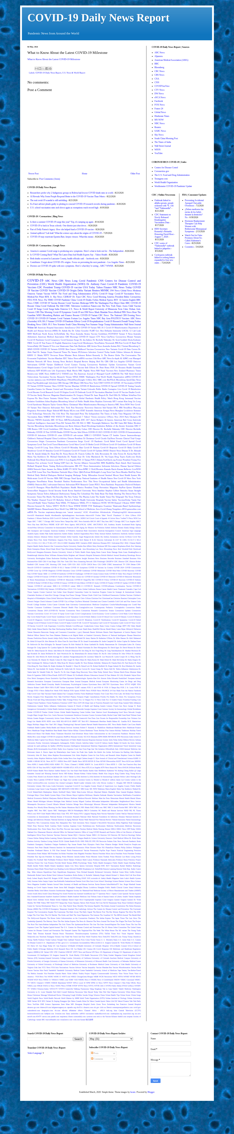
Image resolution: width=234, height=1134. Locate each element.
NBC (105, 807)
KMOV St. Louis (91, 764)
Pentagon (40, 487)
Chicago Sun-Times (66, 595)
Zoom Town (101, 1004)
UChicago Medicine (46, 949)
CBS (106, 361)
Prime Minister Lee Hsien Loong (122, 857)
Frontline (126, 700)
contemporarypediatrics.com (122, 1007)
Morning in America (106, 404)
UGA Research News (62, 949)
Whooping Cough (68, 995)
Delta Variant (84, 290)
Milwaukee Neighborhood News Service (125, 801)
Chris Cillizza (85, 598)
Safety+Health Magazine (110, 878)
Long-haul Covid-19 (72, 786)
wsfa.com (76, 1020)
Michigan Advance (46, 801)
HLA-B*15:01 (66, 721)
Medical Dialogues (49, 475)
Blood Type (60, 549)
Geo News (123, 706)
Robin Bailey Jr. (79, 875)
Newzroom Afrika (113, 823)
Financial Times (60, 352)
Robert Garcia (41, 875)
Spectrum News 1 (105, 894)
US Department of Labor (129, 952)
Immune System (102, 740)
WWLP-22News (128, 986)
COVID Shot (63, 349)
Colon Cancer (52, 605)
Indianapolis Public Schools (71, 743)
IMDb (105, 737)
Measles (124, 472)
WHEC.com (63, 980)
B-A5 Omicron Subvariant (102, 540)
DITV (124, 626)
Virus (120, 973)
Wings (90, 995)
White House (131, 992)
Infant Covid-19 (95, 743)
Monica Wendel (135, 804)
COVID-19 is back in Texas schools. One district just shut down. (58, 225)
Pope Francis (111, 850)
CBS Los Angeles (117, 361)
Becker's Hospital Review (77, 361)
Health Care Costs (128, 724)
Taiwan (40, 494)
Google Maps (32, 715)
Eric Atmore (101, 678)
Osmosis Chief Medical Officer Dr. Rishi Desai (123, 838)
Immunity (117, 331)
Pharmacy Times (133, 371)
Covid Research (46, 392)
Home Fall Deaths (43, 734)
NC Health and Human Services (110, 811)
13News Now (112, 417)
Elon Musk (40, 460)
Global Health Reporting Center (72, 712)
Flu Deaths (111, 697)
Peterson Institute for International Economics (67, 848)
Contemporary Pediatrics (103, 607)
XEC (65, 358)
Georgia (68, 709)
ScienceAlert (32, 490)
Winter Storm (125, 995)
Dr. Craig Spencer (40, 648)
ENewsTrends (52, 675)
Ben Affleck (87, 546)
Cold (117, 601)
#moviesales (80, 515)
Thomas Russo (58, 934)
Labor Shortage (131, 777)
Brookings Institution (96, 426)
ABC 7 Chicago (44, 521)
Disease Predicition (34, 638)
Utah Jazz (37, 967)
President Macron (91, 854)
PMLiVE (88, 841)
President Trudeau (134, 854)
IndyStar (85, 743)
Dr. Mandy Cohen (53, 660)
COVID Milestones (98, 571)
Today (128, 287)
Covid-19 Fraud (61, 367)
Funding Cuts (135, 700)
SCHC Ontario (63, 878)
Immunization (95, 466)
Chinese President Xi (76, 438)
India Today (113, 740)
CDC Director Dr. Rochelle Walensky (104, 429)
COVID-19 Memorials (65, 580)
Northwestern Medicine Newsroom (127, 826)
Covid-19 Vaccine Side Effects (82, 367)
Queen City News (72, 866)
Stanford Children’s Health (62, 897)
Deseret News (115, 451)
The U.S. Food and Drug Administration (172, 175)
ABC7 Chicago (114, 521)
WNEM (77, 506)
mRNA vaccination (87, 1014)
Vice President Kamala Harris (55, 973)
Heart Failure (68, 731)
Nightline (124, 823)
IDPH (100, 737)
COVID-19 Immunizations (129, 432)
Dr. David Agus (113, 648)
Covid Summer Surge (70, 340)
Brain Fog (31, 383)
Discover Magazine (51, 395)
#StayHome (62, 380)
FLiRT (92, 331)
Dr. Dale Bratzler (68, 648)
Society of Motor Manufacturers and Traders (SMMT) (121, 891)
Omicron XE (115, 835)
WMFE (47, 983)
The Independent (92, 414)
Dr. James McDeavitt (46, 654)
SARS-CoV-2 (55, 374)
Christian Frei (96, 598)
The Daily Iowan (72, 912)
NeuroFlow (31, 823)
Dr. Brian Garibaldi (89, 644)
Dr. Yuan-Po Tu (57, 672)
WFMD (126, 977)
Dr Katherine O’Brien (104, 638)
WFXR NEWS (135, 977)
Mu (139, 475)
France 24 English (54, 343)
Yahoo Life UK (111, 1001)
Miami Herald (32, 801)
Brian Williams (50, 555)
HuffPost (67, 737)
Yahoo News (73, 358)
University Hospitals (95, 500)
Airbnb (107, 528)
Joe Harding (124, 752)
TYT (57, 903)
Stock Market (50, 900)
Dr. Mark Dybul (103, 660)
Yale (131, 1001)
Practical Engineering (125, 850)
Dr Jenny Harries (89, 638)
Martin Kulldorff (59, 792)
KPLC (48, 767)
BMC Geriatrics (82, 543)
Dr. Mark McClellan (117, 660)
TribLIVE (106, 937)
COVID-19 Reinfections (90, 386)
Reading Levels (63, 869)
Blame (42, 549)
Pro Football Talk (40, 860)
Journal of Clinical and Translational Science (116, 758)
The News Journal (99, 921)
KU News (118, 767)
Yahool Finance (123, 1001)
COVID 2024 (119, 568)
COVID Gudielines (83, 571)
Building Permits (66, 558)
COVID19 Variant (100, 435)
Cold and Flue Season (127, 601)
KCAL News (45, 761)
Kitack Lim (42, 777)
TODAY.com (67, 374)
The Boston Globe (112, 355)
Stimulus (123, 490)
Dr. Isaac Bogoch (98, 395)
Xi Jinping (55, 1001)
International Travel (121, 746)
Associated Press (53, 423)
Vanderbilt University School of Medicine (101, 970)
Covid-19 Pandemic (117, 284)
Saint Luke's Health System (130, 878)
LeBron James (115, 780)
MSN (29, 334)
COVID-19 (35, 280)
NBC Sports (47, 811)
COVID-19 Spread (109, 386)
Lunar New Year (44, 472)
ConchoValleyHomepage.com (120, 605)
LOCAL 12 (127, 331)
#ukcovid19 (90, 515)
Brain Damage (112, 552)
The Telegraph (118, 497)
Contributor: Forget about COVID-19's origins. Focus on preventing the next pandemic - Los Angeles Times (77, 262)
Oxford (55, 841)
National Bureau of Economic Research (65, 817)
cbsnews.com (88, 1007)
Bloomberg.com (61, 426)
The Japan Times (118, 918)
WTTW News (83, 986)
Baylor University (70, 546)
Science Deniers (118, 881)
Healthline (49, 731)
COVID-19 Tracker (106, 583)
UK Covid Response (101, 949)
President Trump (52, 287)
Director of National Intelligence (114, 635)
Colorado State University (68, 605)
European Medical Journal (91, 681)
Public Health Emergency (102, 863)
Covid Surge (48, 309)
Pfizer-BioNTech (53, 487)
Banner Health (135, 543)
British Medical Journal (110, 555)
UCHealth (71, 946)
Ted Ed (105, 903)
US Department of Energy (109, 952)
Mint (81, 404)
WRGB (39, 986)
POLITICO (116, 318)
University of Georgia (41, 961)
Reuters (96, 290)
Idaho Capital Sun (41, 740)
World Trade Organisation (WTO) (92, 998)
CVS (74, 589)
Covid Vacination (71, 617)
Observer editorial (52, 832)
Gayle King (118, 703)
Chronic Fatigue (33, 601)
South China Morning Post (78, 324)
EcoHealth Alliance (83, 675)
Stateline (101, 490)
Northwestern (76, 481)
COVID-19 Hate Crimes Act (73, 577)
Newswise (79, 408)
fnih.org (109, 1010)
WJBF (71, 980)
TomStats (42, 937)
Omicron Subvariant (66, 484)
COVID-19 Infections (36, 435)
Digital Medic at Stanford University (87, 635)
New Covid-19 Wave (122, 478)
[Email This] (36, 68)
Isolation (101, 749)
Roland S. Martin (118, 875)
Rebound (72, 869)
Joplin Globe (58, 758)
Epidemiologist (80, 678)
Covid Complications (83, 614)
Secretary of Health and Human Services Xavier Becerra (85, 884)
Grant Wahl (117, 715)
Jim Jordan (107, 752)
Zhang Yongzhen (113, 509)
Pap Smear (72, 844)
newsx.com (46, 1017)
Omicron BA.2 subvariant (46, 484)
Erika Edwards (112, 678)
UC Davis (31, 946)
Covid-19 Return (40, 623)
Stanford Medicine (80, 897)
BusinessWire (32, 561)
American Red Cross (123, 420)
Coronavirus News (73, 611)
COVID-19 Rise (47, 583)
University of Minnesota (75, 961)
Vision (44, 503)
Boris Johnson (75, 426)
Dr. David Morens (126, 648)
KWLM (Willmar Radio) (131, 767)
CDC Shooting (51, 564)
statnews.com (40, 380)
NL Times (137, 811)
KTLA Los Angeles (93, 767)
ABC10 (93, 521)
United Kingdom (128, 955)
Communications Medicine (89, 605)
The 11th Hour (58, 414)
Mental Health (124, 798)
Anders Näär (43, 534)
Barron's (47, 546)
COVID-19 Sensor (60, 583)
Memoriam (114, 798)
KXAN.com (46, 371)
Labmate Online (119, 777)
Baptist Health (32, 546)
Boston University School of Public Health (69, 552)
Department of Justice (122, 632)
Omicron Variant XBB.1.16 (89, 835)
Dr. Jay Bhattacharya (76, 654)
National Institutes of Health (94, 478)
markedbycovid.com (102, 1014)
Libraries (88, 783)
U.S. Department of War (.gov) (53, 943)
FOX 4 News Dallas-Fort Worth (46, 691)
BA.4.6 (61, 543)
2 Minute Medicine (42, 518)
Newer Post (33, 173)
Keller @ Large (135, 771)
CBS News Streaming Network (80, 561)
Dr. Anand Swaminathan (90, 641)
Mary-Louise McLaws (85, 792)
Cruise (107, 626)
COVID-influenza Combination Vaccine (116, 586)
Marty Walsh (71, 792)
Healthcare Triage (38, 731)
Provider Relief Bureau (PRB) (66, 863)
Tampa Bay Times (66, 903)
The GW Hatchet (51, 915)
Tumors (77, 940)
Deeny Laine (115, 629)
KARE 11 (137, 758)
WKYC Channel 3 (37, 983)
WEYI (115, 977)
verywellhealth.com (52, 1020)
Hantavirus (66, 343)
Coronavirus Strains (106, 611)
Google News (43, 715)
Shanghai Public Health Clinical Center (113, 887)
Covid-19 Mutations (84, 620)
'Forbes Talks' (100, 515)
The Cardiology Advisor (84, 909)
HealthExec (101, 728)
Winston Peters (99, 995)
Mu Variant (62, 807)
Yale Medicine (80, 346)
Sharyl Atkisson (135, 887)
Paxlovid (129, 484)
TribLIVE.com (116, 937)
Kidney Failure (86, 774)
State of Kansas (103, 897)
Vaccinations (63, 967)
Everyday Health (53, 684)
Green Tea (75, 718)
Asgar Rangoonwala (86, 537)
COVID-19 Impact (87, 337)
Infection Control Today (99, 352)
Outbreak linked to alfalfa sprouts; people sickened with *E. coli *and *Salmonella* (163, 204)
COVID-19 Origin (67, 290)
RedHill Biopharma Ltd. (86, 869)
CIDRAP (67, 297)
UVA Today (103, 955)
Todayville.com (33, 937)
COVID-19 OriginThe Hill (84, 580)
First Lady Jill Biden (122, 694)
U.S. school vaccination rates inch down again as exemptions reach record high (64, 207)
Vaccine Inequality (88, 967)
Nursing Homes (104, 829)
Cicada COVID (58, 601)
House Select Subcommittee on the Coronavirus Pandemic (106, 734)
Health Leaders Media (43, 728)
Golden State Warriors (93, 712)
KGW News (78, 469)
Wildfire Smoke (82, 995)
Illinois (51, 740)
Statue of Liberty (115, 897)
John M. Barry (41, 755)
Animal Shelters (105, 534)
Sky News (58, 297)
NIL (130, 811)
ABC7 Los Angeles (128, 521)
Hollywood (31, 734)
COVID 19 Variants (48, 349)
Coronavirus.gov (161, 171)
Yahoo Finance (104, 287)
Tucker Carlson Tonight (54, 940)
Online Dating (38, 838)
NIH (98, 371)
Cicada (103, 438)
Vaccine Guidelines (99, 334)
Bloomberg (133, 346)
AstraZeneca (70, 327)
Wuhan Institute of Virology (116, 998)
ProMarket (51, 860)
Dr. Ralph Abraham (55, 666)
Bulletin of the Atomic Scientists (119, 426)
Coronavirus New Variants (106, 349)
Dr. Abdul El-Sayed (34, 641)
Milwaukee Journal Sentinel (100, 475)
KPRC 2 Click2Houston (93, 469)
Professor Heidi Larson (83, 860)
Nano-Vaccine (102, 814)
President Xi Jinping (53, 857)
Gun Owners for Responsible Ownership (111, 718)
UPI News (95, 952)
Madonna (101, 789)
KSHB (66, 767)
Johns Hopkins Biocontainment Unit (61, 755)
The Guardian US (106, 915)
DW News (115, 290)
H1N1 (44, 721)
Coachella (110, 601)
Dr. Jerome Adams (91, 654)
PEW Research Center (85, 484)
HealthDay (110, 463)
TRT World (50, 903)
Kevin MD (63, 774)
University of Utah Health (120, 964)
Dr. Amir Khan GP (73, 641)
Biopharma (122, 546)
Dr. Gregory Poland (81, 395)
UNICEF (69, 952)
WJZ (76, 980)
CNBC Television (72, 306)
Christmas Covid (93, 438)
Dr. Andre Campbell (106, 641)
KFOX (85, 761)
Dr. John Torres (116, 454)
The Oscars (111, 921)
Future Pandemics (53, 703)
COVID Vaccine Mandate (68, 386)
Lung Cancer (40, 789)
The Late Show (131, 918)
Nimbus (66, 481)
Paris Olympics (89, 844)
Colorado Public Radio (97, 389)
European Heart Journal (71, 681)
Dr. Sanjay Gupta (44, 352)
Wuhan (132, 309)
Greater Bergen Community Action (46, 718)
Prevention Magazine (108, 487)
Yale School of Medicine (84, 509)
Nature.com (96, 306)
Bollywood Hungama (35, 552)
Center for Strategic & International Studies (124, 592)
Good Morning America (103, 297)
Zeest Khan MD (67, 1004)
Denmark (86, 632)
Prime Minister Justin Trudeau (97, 857)
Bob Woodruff (123, 549)
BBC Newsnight (94, 423)
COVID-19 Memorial (108, 577)
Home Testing (49, 466)
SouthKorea (88, 894)
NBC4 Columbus (90, 811)
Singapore (43, 490)
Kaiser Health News (40, 771)
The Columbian (83, 494)
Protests (51, 863)
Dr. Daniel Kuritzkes (82, 648)
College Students (39, 605)
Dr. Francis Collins (83, 454)
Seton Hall (63, 887)
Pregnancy (31, 410)
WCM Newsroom (105, 977)
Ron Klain (137, 875)
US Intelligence (43, 955)
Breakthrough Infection (35, 555)
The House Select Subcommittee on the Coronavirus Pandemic (71, 918)
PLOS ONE (79, 841)
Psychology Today (85, 863)
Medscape (84, 303)
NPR (91, 303)
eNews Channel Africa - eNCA (91, 1010)
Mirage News (78, 804)
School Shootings (105, 881)
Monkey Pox (32, 807)
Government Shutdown (72, 715)
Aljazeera (158, 56)
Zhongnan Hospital (82, 1004)
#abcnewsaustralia (134, 512)
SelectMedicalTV (112, 884)
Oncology (131, 835)
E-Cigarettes (36, 675)
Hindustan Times (91, 731)
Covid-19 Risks (125, 447)
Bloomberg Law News (94, 549)
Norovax (41, 826)
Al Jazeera (108, 420)
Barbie (41, 546)
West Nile (102, 992)
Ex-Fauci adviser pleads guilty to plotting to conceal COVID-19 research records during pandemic (72, 204)
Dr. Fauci (76, 297)
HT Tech (81, 721)
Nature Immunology (133, 820)
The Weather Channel (36, 500)
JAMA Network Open (36, 469)
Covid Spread (128, 441)
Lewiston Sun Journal (56, 783)
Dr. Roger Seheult (112, 666)
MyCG (77, 807)
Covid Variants (63, 318)
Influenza (31, 371)
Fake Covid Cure (33, 694)
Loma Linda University (55, 786)
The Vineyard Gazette (69, 930)
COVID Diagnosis (49, 571)
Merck (75, 371)
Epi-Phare (63, 678)
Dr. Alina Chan (60, 641)
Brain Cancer (101, 552)
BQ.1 (122, 543)
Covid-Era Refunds (64, 626)
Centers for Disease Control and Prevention (54, 389)
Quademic (60, 866)
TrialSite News (96, 937)
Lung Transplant (51, 789)
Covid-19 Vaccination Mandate (99, 392)
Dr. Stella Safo (67, 669)
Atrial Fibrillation (49, 540)
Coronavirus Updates (123, 611)
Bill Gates (119, 423)
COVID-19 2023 (95, 432)
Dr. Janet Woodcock (61, 654)
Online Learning (50, 838)
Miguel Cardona (85, 801)
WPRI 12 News (97, 983)
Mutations (71, 807)
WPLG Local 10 (79, 983)
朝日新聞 (89, 1020)
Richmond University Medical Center (109, 872)
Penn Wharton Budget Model (112, 844)
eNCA (124, 509)
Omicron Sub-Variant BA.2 (106, 408)
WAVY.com (66, 977)
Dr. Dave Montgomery (99, 648)
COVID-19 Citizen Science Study (96, 574)
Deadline (69, 629)
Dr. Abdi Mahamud (134, 638)
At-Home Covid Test (133, 537)
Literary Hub (40, 786)
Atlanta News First (34, 540)
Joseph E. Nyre (93, 758)
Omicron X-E (105, 835)
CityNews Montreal (82, 601)
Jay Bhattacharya (60, 752)
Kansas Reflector (124, 469)
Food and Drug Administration (44, 700)
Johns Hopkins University (101, 401)
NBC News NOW (122, 404)
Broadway (123, 555)
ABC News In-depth (110, 358)
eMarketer (72, 1010)
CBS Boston (32, 429)
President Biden (122, 297)
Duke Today (97, 672)
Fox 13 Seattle (111, 700)
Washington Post (93, 377)
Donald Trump (127, 321)
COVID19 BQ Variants (45, 589)
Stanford (49, 897)
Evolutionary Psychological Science (74, 684)
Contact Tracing (78, 364)
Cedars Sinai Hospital (65, 592)
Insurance (67, 746)
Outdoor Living (46, 841)
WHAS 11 (47, 980)
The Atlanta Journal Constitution (113, 906)
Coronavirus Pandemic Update (101, 364)
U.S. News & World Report (73, 73)
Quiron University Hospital (90, 866)
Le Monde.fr (104, 780)
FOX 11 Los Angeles (67, 460)
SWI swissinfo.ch (93, 878)
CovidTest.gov (77, 626)
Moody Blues (43, 807)
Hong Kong (119, 398)
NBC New (38, 811)
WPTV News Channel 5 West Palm (116, 983)
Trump (124, 937)
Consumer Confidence (43, 607)
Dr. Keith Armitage (52, 657)
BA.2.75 (46, 543)
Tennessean (113, 903)
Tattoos (82, 903)
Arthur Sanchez (72, 537)
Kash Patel (78, 771)
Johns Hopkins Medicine (43, 758)
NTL (67, 814)
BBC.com (102, 380)
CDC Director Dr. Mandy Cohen (73, 429)
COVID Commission (133, 568)
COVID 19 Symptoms (79, 568)
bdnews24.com (45, 1007)
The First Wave (38, 915)
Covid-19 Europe (50, 620)
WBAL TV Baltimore (70, 503)
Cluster (104, 601)
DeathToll (96, 629)
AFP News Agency (67, 525)
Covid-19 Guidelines (117, 444)
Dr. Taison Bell (106, 669)
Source (29, 894)
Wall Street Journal (132, 324)
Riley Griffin (130, 872)
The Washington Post (104, 303)
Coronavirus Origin (35, 441)
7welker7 (123, 518)
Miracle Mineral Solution (63, 804)
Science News (130, 881)
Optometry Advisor (70, 838)
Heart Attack (121, 463)
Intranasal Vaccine (133, 398)
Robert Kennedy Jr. (94, 355)
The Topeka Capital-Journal (49, 927)
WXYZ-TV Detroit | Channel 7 (69, 417)
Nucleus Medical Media (89, 829)
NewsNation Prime (45, 481)
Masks (40, 355)
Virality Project (84, 973)
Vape (119, 970)
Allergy (132, 528)
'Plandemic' (117, 515)
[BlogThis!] (40, 68)
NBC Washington (60, 811)
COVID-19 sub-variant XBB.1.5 (77, 435)
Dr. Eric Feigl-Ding (96, 651)
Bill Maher (128, 423)
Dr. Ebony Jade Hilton (53, 651)
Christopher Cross (134, 598)
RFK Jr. (48, 297)
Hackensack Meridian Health (101, 721)
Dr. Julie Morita (39, 657)
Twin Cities (85, 940)
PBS (116, 343)
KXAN (30, 771)
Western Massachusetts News (47, 509)
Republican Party (50, 872)
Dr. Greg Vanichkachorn (113, 651)
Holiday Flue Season (106, 731)
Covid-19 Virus (129, 623)
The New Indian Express (67, 921)
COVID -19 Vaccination (124, 383)
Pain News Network (120, 841)
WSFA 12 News (49, 986)
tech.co (99, 1017)
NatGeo (124, 814)
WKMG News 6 (84, 980)
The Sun (134, 924)
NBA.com (99, 807)
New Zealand (120, 371)
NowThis (59, 829)
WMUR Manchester (58, 983)
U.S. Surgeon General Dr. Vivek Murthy (116, 943)
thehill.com (122, 1017)
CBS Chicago (63, 383)
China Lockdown (59, 438)
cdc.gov (96, 1007)
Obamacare (42, 832)
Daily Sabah (31, 629)
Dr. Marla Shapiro (131, 660)
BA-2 (139, 540)
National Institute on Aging (61, 820)
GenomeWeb (94, 463)
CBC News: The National (110, 315)
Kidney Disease (74, 774)
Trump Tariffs (32, 940)
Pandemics (63, 844)
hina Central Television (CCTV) (127, 1010)
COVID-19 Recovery (118, 580)
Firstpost (80, 697)
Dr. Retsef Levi (84, 666)
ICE (85, 737)
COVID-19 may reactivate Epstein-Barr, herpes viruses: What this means (61, 236)
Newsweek (109, 343)
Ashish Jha (99, 537)
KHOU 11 (31, 355)
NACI (92, 807)
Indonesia (106, 466)
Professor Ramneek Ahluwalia (104, 860)
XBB (71, 509)
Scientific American (94, 410)
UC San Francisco (60, 946)
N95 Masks (85, 807)
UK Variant (45, 952)
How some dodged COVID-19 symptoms (48, 737)
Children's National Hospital (39, 438)
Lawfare (74, 780)
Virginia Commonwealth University (104, 973)
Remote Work (121, 869)
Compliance (104, 605)
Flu (45, 300)
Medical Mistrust (63, 798)
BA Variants (66, 423)
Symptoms (31, 494)
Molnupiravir (123, 804)
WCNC (104, 503)
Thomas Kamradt (44, 934)
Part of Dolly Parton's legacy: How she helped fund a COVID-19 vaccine (62, 229)
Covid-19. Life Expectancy (46, 626)
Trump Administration (114, 324)
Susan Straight (134, 490)
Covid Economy (98, 614)
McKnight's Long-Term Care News (105, 472)
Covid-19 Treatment (62, 451)
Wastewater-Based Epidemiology (127, 506)
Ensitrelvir (54, 678)
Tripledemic (42, 358)
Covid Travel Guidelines (55, 617)
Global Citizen (53, 712)
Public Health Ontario (47, 866)
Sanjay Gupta (48, 881)
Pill (53, 850)
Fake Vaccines (46, 694)
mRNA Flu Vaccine (36, 512)
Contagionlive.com (86, 607)
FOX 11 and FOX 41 (95, 687)
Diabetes (57, 635)
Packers (110, 841)
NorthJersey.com (89, 826)
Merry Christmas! (70, 404)
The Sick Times (65, 924)
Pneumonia (94, 850)
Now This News (90, 481)
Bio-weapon (112, 546)
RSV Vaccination (112, 866)
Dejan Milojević (127, 629)
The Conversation (129, 355)
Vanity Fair (136, 500)
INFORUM (112, 737)
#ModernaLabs (105, 512)
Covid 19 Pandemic (35, 340)
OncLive (124, 835)
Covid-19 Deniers (120, 617)
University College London (62, 958)
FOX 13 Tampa (83, 460)
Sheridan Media (33, 891)
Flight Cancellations (92, 697)
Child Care (97, 595)
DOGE (106, 451)
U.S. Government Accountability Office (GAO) (83, 943)
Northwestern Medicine (104, 826)
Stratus (87, 334)
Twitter (92, 940)
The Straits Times (123, 924)
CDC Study (62, 564)
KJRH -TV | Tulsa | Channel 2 (66, 764)
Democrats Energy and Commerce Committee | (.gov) (61, 632)
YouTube (36, 1004)
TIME (50, 300)
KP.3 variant (118, 401)
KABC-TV (67, 469)
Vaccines (125, 318)
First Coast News (107, 694)
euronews (102, 417)
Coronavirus (135, 297)
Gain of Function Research (100, 703)
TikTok (107, 934)
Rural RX (47, 878)
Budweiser (55, 558)
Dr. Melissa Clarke (47, 663)
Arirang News (59, 361)
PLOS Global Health (67, 841)
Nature (110, 478)
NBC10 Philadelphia (75, 811)
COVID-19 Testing (126, 386)
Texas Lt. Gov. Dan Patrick (62, 906)
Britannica (97, 555)
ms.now (138, 1014)
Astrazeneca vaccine (117, 537)
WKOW (117, 980)
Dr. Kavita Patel (130, 454)
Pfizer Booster (90, 848)
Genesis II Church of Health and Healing (83, 706)
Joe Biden (58, 469)
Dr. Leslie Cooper (118, 657)
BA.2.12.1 (38, 543)
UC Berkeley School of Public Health (69, 500)
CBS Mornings (71, 337)
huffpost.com (49, 1014)
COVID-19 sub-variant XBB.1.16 (47, 586)
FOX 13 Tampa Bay (112, 687)
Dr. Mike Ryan (59, 663)
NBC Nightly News (86, 371)
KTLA (72, 767)
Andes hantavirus (55, 534)
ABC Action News (94, 346)
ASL (105, 525)
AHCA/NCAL (81, 525)
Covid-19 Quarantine (119, 620)
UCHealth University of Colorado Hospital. (92, 946)
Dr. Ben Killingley (45, 644)
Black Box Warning (133, 546)
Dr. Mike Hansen (119, 638)
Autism (114, 346)
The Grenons (94, 915)
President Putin (121, 854)
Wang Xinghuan (96, 989)
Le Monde (95, 780)
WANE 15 (57, 977)
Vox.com (55, 346)
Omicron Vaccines (53, 835)
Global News (126, 290)
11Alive (89, 380)
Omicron (64, 309)
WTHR (68, 986)
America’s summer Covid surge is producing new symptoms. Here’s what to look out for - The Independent (76, 251)
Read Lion (53, 869)
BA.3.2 (83, 423)
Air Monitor (89, 528)
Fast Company (68, 694)
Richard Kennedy (87, 872)
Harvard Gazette (80, 724)
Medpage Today (80, 475)
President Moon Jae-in (107, 854)
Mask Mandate (101, 312)
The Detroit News (129, 494)
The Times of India (109, 414)
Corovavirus (38, 614)
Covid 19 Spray (58, 614)
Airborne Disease (117, 528)
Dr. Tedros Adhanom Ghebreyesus (125, 669)
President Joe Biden (58, 854)
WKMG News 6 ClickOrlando (102, 980)
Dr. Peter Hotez (103, 367)
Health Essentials (133, 367)
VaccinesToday (124, 500)
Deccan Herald (105, 629)
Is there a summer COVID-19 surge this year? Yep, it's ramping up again (61, 222)
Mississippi (88, 804)
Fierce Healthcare (87, 694)
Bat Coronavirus (57, 546)
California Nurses (94, 589)
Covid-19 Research (112, 321)
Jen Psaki (80, 752)
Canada (138, 386)
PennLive (127, 844)
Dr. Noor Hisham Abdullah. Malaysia (94, 663)
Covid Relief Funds (38, 617)
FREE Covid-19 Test (36, 343)
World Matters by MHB (70, 998)
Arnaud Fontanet (60, 537)
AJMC (89, 525)
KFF (38, 371)
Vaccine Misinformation (121, 967)
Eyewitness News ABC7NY (99, 684)
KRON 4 (60, 767)
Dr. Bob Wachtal (75, 644)
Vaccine (47, 293)
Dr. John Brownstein (100, 454)
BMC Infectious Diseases (97, 543)
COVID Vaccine (48, 290)
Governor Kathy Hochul (104, 715)
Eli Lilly (120, 675)
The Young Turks (134, 930)
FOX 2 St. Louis (127, 687)
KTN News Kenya (107, 767)
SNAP (83, 878)
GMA (44, 324)
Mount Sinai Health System (125, 475)
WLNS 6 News (66, 506)
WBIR (96, 977)
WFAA (75, 377)
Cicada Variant (80, 389)
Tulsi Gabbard (68, 940)
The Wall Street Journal (130, 374)
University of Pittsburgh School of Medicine (61, 964)
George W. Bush (134, 706)
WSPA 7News (60, 986)
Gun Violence (132, 718)
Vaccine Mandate (55, 358)
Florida (103, 697)
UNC (51, 952)
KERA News (63, 761)
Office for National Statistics (70, 832)
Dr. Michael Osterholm (57, 457)
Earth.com (130, 457)
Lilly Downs (101, 783)
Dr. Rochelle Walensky (102, 340)
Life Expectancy (59, 371)
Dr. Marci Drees (78, 660)
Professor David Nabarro (65, 860)
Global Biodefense (134, 709)
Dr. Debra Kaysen (38, 651)
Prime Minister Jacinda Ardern (73, 857)
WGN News (38, 980)
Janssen (50, 469)
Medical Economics (34, 798)
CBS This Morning (43, 312)
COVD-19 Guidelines (42, 568)
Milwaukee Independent (101, 801)
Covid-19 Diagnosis (35, 620)
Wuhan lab (32, 327)
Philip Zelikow (126, 848)
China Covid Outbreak (45, 306)
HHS (103, 463)
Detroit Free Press (47, 635)
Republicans (61, 872)
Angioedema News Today (89, 534)
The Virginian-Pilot (85, 930)
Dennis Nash (108, 632)
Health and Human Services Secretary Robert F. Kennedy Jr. (74, 728)
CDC (39, 287)
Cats (54, 592)
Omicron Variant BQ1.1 (69, 835)
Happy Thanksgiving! (66, 724)
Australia (106, 346)
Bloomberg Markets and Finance (57, 315)
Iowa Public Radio (55, 749)
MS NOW (93, 789)
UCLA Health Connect (118, 946)
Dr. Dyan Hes (53, 454)
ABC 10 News (57, 420)
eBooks (64, 1010)
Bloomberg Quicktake (44, 426)
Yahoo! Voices (90, 417)
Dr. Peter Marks (42, 666)
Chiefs (90, 595)
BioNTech (111, 380)
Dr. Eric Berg (84, 651)
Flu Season (72, 352)
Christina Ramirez (120, 598)
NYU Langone (84, 814)
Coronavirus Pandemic (55, 441)
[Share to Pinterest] (50, 68)
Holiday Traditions (122, 731)
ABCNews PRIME (47, 525)
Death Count (77, 629)
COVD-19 (108, 383)
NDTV (46, 355)
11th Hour (97, 358)
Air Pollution (99, 528)
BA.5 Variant (48, 321)
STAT (82, 410)
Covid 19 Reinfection (131, 389)
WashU (115, 989)
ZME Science (45, 1004)
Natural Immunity (118, 820)
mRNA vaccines (85, 358)
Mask (69, 371)
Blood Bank (50, 549)
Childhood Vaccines (85, 349)
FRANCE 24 (107, 691)
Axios (125, 306)
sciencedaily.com (79, 1017)
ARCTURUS (98, 525)
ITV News (83, 466)
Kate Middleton (100, 771)
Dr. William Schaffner (127, 395)
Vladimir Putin (54, 503)
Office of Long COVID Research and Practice (99, 832)
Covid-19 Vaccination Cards (113, 623)
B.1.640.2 (123, 540)
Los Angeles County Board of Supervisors (97, 786)
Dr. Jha (101, 654)
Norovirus (89, 408)
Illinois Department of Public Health (68, 740)
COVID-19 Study (92, 583)
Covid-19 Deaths (84, 300)
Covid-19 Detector (134, 617)
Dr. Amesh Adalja (39, 454)
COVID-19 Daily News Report (98, 18)
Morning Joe (53, 807)
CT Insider (114, 435)
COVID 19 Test (42, 432)
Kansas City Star (67, 771)
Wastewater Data (66, 346)
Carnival (49, 592)
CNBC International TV (116, 564)
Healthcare (110, 728)
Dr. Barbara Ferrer (134, 641)
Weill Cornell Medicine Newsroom (70, 992)
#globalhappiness (68, 515)
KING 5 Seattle (38, 764)
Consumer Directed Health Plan (65, 607)
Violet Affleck (72, 973)
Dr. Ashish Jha (65, 331)
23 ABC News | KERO (77, 518)
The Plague (120, 921)
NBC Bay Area (103, 318)
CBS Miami (74, 383)
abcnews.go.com (33, 1007)
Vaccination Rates (35, 417)
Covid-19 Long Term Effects (48, 447)
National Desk (85, 817)
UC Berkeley (136, 943)
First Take (58, 697)
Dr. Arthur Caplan (120, 641)
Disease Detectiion (134, 635)
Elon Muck (31, 678)
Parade (79, 844)
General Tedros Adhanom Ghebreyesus (52, 706)
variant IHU (40, 1020)
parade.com (55, 1017)
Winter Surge (136, 995)
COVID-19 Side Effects (76, 583)
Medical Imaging (64, 475)
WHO (39, 315)
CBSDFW (109, 561)
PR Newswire (101, 841)
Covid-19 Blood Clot (105, 617)
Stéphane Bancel (67, 900)
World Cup (64, 509)
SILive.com (75, 410)
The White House (107, 930)
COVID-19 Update (121, 583)
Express (30, 398)
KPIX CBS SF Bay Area (36, 767)
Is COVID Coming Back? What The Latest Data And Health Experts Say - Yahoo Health (68, 254)
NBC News (118, 287)
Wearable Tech (51, 992)
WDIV (132, 503)
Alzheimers (32, 337)
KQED (54, 767)
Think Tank (32, 934)
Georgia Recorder (77, 709)
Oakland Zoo (32, 832)
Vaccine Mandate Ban (104, 967)
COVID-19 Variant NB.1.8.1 (93, 327)
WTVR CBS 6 (99, 986)
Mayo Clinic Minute (64, 795)
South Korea (67, 490)
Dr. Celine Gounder (80, 331)
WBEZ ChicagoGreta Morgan (82, 977)
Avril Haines (84, 540)
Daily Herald (136, 626)
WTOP (74, 986)
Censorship (79, 592)
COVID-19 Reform (133, 580)
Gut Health (37, 721)
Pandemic (92, 280)
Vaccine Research (57, 377)
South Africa (37, 894)
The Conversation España (43, 912)
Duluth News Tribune (111, 672)
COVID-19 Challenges (75, 574)
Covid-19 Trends (78, 451)
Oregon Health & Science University (91, 838)
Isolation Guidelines (35, 401)
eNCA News (160, 97)
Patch (98, 844)
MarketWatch (37, 792)
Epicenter (70, 678)
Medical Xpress (106, 300)
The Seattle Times (103, 497)
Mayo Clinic (119, 303)
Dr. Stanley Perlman (53, 669)
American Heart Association (86, 531)
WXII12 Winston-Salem (40, 989)
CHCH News (92, 564)
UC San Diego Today (44, 946)
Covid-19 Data (124, 349)
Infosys (105, 743)
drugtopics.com (47, 1010)
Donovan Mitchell (76, 638)
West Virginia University (116, 992)
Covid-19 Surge (106, 293)
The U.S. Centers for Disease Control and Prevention (81, 927)
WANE (50, 977)
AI (121, 358)
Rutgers (55, 878)
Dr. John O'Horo (125, 654)
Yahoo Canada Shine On (80, 1001)
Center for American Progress (95, 592)
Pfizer (41, 297)
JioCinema (116, 752)
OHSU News (121, 829)
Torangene (50, 937)
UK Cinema (87, 949)
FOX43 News (85, 691)
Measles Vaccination (114, 795)
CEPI (69, 564)
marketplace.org (116, 1014)
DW (128, 626)
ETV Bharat (67, 675)
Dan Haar (52, 629)
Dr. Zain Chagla (70, 672)
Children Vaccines (126, 595)
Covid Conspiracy (52, 340)
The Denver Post (99, 912)
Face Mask (116, 691)
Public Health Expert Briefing (124, 863)
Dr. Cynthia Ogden (55, 648)
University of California (82, 958)
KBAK (37, 761)
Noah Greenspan (135, 823)
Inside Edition (116, 352)
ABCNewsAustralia (72, 420)
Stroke (58, 900)
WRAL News (136, 983)
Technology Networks (41, 414)
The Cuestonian (60, 912)
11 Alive (125, 515)
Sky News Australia (74, 334)
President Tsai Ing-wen (36, 857)
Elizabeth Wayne (130, 675)
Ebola (130, 340)
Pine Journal (61, 850)
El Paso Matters (110, 675)
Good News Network (127, 712)
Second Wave (58, 884)
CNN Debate (131, 564)
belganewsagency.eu (59, 1007)
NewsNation (99, 343)
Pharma (117, 848)
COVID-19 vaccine (72, 287)
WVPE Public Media (113, 986)
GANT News (72, 703)
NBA (56, 478)
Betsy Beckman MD (100, 546)
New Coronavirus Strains (45, 823)
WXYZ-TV (54, 989)
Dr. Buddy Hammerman (105, 644)
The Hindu (47, 497)
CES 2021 (76, 564)
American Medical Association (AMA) (171, 60)
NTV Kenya (74, 814)
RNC (103, 866)
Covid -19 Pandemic (93, 441)
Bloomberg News (110, 549)
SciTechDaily (59, 334)
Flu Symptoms (130, 697)
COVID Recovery (127, 571)
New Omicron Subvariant (49, 408)
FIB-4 (47, 687)
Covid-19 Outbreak (77, 392)
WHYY (56, 506)
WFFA (120, 977)
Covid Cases (69, 614)
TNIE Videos (41, 903)
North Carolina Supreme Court (69, 826)
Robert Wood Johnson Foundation (59, 875)
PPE (94, 841)
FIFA (52, 687)
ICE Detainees (92, 737)
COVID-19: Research (92, 586)
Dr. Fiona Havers (67, 454)
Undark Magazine (115, 955)
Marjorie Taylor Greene (53, 404)
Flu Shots (119, 697)
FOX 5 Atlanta (97, 460)
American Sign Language (131, 531)
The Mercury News (50, 921)
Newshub (58, 481)
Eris (139, 395)
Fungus (30, 703)
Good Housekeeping (110, 712)
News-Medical (114, 312)
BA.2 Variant (122, 346)
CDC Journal (40, 564)
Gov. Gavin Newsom (56, 715)
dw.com (57, 1010)
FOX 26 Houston (118, 367)
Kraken (56, 777)
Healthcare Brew (120, 728)
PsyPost (122, 487)
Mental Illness (135, 798)
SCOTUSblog (75, 878)
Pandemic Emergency (35, 844)
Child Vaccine (134, 306)
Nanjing (93, 814)
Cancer (73, 349)
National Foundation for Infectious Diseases (108, 817)
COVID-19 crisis (54, 435)
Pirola (69, 850)
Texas (119, 903)
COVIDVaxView (61, 589)
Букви (82, 1020)
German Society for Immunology (114, 709)
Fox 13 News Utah (98, 700)
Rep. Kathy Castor (134, 869)
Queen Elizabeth (133, 487)
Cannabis (129, 589)
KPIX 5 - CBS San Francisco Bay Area (126, 764)
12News (133, 515)
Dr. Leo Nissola (105, 657)
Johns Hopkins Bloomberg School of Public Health (67, 401)
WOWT (69, 983)
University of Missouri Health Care (98, 961)
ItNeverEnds (109, 749)
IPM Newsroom (123, 737)
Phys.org (137, 408)
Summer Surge (96, 324)
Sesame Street (53, 887)
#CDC (85, 512)
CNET (101, 383)
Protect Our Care (41, 863)
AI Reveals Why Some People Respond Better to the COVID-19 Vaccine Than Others (67, 196)
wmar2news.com (66, 1020)
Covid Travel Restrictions (57, 444)
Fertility (77, 694)
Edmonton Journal (97, 675)
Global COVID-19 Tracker (37, 712)
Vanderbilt (52, 970)
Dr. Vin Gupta (107, 457)
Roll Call (129, 875)
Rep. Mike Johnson (35, 872)
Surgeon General (113, 900)
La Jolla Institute (80, 777)
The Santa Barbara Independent (46, 924)
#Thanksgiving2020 (119, 512)
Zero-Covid (101, 509)
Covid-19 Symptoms (62, 312)
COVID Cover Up (34, 571)
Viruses (69, 377)
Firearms (97, 694)
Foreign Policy (72, 700)
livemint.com (60, 1014)
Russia (66, 410)
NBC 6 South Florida (116, 807)
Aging (82, 528)
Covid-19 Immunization (67, 620)
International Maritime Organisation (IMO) (97, 746)
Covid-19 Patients (91, 447)
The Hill (59, 306)
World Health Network (52, 998)
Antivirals (137, 420)
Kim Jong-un (109, 774)
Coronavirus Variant (125, 364)
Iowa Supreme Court (70, 749)
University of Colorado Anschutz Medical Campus (111, 958)
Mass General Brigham (124, 792)
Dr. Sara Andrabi (39, 669)
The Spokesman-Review (80, 924)
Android (77, 534)
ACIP (57, 525)
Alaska (126, 528)
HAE (58, 721)
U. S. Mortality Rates (109, 940)
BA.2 (95, 380)
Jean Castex (71, 752)
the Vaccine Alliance (110, 1017)
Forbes (96, 300)
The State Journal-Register (106, 924)
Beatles (80, 546)
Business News (93, 558)
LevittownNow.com (40, 783)
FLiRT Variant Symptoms (64, 687)
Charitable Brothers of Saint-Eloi (39, 595)
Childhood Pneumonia (110, 595)
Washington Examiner (102, 506)
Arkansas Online (47, 537)
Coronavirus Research (89, 611)
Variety (124, 970)
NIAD (126, 811)
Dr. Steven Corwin (80, 669)
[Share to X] (43, 68)
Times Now (115, 934)
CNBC (36, 303)
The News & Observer (84, 921)
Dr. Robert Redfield (97, 666)
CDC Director (119, 561)
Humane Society (77, 737)
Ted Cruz (99, 903)
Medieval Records (84, 798)
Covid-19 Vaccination (124, 293)
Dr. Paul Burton (128, 663)
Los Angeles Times (87, 318)
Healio (119, 724)
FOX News (38, 300)
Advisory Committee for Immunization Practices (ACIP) (58, 528)
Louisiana (31, 789)
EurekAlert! (123, 678)
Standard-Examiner (38, 897)
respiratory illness (66, 1017)
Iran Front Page (85, 749)
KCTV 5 (54, 761)
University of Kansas (58, 961)
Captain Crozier (39, 592)
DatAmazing (60, 629)
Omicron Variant (34, 293)
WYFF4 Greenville (65, 989)
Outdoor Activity (33, 841)
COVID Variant (46, 364)
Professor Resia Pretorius (125, 860)
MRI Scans (85, 789)
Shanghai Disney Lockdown (86, 887)
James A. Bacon (42, 752)
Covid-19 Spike (65, 623)
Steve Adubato (38, 900)
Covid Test (41, 444)
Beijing (92, 361)
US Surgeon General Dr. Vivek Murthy (65, 955)
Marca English (110, 789)
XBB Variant (32, 1001)
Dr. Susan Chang (94, 669)
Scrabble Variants (46, 884)
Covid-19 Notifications (102, 620)
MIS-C (77, 789)
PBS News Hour (129, 312)
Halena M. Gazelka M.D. (121, 721)
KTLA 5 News (80, 767)
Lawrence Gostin (84, 780)
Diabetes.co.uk (66, 635)
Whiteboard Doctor (54, 995)
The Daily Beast (97, 494)
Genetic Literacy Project (109, 706)
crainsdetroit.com (33, 1010)
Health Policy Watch (104, 398)
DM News (89, 312)
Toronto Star (59, 937)
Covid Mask (123, 614)
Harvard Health (92, 724)
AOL (39, 321)
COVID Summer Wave (47, 386)
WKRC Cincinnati (127, 980)
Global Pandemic (86, 398)
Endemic (137, 340)
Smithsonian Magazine (64, 891)
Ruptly (40, 878)
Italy (116, 749)
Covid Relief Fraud (112, 441)
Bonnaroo (47, 552)
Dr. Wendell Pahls (43, 672)
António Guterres (134, 534)
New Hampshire (62, 823)
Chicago (56, 595)
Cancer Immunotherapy (130, 435)
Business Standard (122, 558)
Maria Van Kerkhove (124, 789)
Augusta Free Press (64, 540)
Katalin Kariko (88, 771)
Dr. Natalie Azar (74, 457)
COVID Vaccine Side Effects (75, 432)
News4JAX (102, 823)
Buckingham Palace (43, 558)
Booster (76, 315)
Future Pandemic (39, 703)
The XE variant (121, 930)
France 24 (158, 108)
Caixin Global (82, 589)
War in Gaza (107, 989)
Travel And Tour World (81, 937)
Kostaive (50, 777)
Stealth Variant (128, 897)
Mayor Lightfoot (78, 795)
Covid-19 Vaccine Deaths (123, 392)
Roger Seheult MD (55, 410)
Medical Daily (33, 475)
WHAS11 (55, 980)
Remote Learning (109, 869)
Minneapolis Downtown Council (39, 804)
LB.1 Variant (69, 777)
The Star (93, 924)
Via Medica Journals (35, 973)
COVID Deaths (56, 432)
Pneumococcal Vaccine (80, 850)
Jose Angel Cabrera (80, 758)
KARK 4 (30, 761)
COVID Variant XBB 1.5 (40, 574)
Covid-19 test (78, 312)
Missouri (97, 804)
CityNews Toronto (115, 438)
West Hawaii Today (91, 992)
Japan (51, 752)
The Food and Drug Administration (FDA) (78, 293)
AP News (48, 361)
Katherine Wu (112, 771)
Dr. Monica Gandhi (73, 663)
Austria (75, 540)
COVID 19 (32, 318)
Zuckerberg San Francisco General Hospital (124, 1004)
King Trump (130, 774)
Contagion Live (114, 389)
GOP (63, 463)
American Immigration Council (109, 531)
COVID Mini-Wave (113, 571)
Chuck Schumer (46, 601)
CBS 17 (137, 426)
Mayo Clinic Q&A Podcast (79, 472)
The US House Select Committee (114, 927)
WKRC (82, 377)
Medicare (74, 798)
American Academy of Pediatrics (63, 531)
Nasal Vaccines (107, 371)
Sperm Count (117, 894)
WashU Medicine (125, 989)
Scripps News (109, 410)
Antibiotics (116, 534)
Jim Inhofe (98, 752)
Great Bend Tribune (129, 715)
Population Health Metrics (72, 487)
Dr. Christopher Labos (123, 644)
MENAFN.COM (68, 789)
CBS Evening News (132, 315)
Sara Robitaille (59, 881)
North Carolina (50, 826)
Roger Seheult (105, 875)
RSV (116, 300)
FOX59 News (96, 691)
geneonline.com (134, 509)
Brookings (131, 555)
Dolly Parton (64, 638)
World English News (35, 998)
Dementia (36, 632)
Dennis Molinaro (96, 632)
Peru (36, 848)
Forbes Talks (61, 700)
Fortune (74, 318)
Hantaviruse (136, 721)
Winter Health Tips (112, 995)
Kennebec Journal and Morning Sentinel (42, 774)
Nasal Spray (76, 478)
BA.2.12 (30, 543)
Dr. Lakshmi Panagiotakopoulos (72, 657)
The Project (136, 921)
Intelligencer (75, 746)
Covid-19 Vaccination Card (92, 623)
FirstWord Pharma (69, 697)
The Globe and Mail (65, 915)
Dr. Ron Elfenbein (126, 666)
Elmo (139, 675)
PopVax (102, 850)
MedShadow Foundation (132, 795)
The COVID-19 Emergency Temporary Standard (56, 909)
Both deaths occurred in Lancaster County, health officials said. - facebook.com (64, 258)
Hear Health (58, 731)
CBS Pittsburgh (99, 561)
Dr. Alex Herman (48, 641)
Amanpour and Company (40, 531)
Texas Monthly (78, 906)
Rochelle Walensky (93, 875)
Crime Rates (99, 626)
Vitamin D (46, 346)
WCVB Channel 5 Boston (118, 503)
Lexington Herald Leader (74, 783)
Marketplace (47, 792)
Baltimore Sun (107, 423)
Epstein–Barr (92, 678)
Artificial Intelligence (36, 423)
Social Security (54, 490)
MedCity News (134, 472)
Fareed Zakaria (57, 694)
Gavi (112, 703)
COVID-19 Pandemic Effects (67, 321)
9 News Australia (133, 334)
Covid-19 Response (108, 447)
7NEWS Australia (42, 420)
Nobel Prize (32, 826)
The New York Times (112, 306)
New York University (76, 823)
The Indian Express (103, 918)
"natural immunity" (74, 512)
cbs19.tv (79, 1007)
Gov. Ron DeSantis (104, 331)
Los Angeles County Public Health (127, 786)
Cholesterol (75, 598)
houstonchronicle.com (35, 1014)
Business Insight (80, 558)
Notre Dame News (49, 829)
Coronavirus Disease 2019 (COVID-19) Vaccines (46, 611)
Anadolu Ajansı (33, 534)
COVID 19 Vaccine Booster (52, 303)
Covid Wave (74, 444)
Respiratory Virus (73, 872)
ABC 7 (34, 521)
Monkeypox (88, 343)
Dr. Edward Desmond (70, 651)
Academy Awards (114, 525)
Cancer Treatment (118, 589)
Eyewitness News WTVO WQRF (123, 684)
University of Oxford (35, 964)
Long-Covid (77, 343)
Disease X (126, 451)
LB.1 (62, 777)
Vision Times (128, 973)
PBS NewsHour (125, 408)
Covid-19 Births (86, 444)
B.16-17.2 (132, 540)
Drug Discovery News (84, 672)
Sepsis (44, 887)
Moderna (137, 290)
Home (84, 173)
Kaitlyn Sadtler (54, 771)
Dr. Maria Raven (91, 660)
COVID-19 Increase (92, 577)
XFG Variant (46, 1001)
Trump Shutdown (134, 937)
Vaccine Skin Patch (40, 970)
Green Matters (65, 718)
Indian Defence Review (126, 740)
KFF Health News (75, 761)
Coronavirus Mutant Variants (128, 337)
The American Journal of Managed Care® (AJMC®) (97, 374)
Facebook (137, 691)
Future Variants (50, 398)
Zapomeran (56, 1004)
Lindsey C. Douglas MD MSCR (119, 783)
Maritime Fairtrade (59, 472)
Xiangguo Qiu (65, 1001)
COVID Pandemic (62, 300)
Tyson (98, 940)
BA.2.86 (75, 423)
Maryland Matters (100, 792)
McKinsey (89, 795)
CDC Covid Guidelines (48, 429)
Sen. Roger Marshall (127, 884)
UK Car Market (76, 949)
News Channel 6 (91, 823)
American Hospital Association (51, 327)
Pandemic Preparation (115, 484)
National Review (105, 820)
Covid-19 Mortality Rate (72, 447)
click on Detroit (106, 1007)
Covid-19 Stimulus (45, 451)
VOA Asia (54, 967)
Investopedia (43, 749)
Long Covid (78, 280)
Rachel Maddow (126, 866)
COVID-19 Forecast (41, 577)
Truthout (41, 940)
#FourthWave (94, 512)
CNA (78, 327)
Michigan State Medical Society (66, 801)
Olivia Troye (41, 835)
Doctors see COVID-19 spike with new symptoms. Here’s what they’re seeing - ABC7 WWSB (71, 266)
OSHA (138, 829)
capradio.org (71, 1007)
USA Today (89, 287)
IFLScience (83, 352)
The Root (31, 924)
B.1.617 (116, 540)
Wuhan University (134, 998)
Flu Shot (38, 398)
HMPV (75, 721)
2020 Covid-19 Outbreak (59, 518)
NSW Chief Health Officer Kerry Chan (51, 814)
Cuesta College (116, 626)
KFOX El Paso (93, 761)
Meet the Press (104, 798)
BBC (128, 303)
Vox (45, 977)
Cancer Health (106, 589)
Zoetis (93, 1004)
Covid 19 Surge (34, 309)
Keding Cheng (123, 771)
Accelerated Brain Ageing (131, 525)
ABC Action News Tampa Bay (62, 521)
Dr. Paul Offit (112, 395)
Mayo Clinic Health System (45, 795)
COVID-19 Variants (47, 318)
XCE (39, 1001)
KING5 (47, 764)
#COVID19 (51, 380)
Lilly (94, 783)
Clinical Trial (128, 438)
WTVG (91, 986)
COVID (36, 349)
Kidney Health (97, 774)
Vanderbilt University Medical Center (71, 970)
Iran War (94, 749)
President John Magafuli (75, 854)
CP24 (70, 589)
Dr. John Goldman (111, 654)
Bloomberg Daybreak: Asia (75, 549)
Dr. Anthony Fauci (96, 284)
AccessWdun (32, 528)
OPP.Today (131, 829)
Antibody (124, 534)
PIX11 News (100, 484)
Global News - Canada (68, 398)
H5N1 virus (51, 721)
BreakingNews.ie (134, 552)
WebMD (30, 509)
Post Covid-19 (125, 343)
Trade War (69, 937)
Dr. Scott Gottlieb (119, 340)
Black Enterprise (33, 549)
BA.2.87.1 (54, 543)
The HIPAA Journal (121, 915)
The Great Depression (81, 915)
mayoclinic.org (128, 1014)
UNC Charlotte (59, 952)
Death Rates (87, 629)
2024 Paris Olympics (128, 417)
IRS (76, 466)
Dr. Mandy (42, 660)
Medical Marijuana (49, 798)
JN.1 (50, 324)
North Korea (47, 334)
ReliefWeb (99, 869)
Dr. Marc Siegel (66, 660)
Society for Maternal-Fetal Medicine (87, 891)
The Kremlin (57, 497)
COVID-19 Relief (33, 583)
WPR (88, 983)
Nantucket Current (114, 814)
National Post (94, 820)
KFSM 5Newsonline (108, 761)
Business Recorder (107, 558)
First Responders (46, 697)
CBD (40, 561)
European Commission (52, 681)
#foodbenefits (56, 515)
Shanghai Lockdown (124, 410)
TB (34, 903)
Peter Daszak (44, 848)
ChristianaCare (107, 598)
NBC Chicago (65, 478)
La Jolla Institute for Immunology (100, 777)
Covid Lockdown (111, 614)
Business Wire (135, 558)
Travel (49, 500)
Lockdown (85, 306)
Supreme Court (100, 900)
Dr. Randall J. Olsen (70, 666)
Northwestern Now (34, 829)
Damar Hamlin (42, 629)
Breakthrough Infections (46, 383)
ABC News (51, 280)
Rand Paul (136, 343)
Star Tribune (92, 897)
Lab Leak (137, 331)
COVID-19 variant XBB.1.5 (72, 586)
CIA (99, 564)
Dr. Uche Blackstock (91, 457)
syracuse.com (91, 1017)
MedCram (37, 334)
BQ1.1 (127, 543)
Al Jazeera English (127, 300)
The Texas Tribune (133, 497)
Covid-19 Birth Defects (87, 617)
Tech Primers (90, 903)
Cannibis (31, 389)
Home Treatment (57, 734)
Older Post (135, 173)
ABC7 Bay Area (103, 521)
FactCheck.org (109, 460)
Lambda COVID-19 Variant (48, 780)
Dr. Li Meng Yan (131, 657)
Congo (138, 438)
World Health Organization (112, 377)
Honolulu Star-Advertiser (73, 734)
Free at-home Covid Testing (47, 463)
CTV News (101, 337)
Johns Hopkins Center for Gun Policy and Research (95, 755)
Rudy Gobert (32, 878)
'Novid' (109, 515)
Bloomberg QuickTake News (128, 380)
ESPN (60, 675)
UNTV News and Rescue (82, 952)
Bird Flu (100, 361)
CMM (103, 564)
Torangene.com (161, 178)
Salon (40, 881)
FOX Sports (74, 691)
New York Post (67, 408)
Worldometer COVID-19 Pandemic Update (173, 186)
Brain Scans (123, 552)
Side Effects (44, 891)
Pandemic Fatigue (51, 844)
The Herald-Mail (135, 915)
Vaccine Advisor (75, 967)
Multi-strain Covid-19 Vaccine (40, 478)
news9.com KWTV (34, 1017)
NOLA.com (31, 814)
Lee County (125, 780)
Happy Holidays (33, 724)
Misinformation (90, 404)
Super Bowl (78, 900)
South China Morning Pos (52, 894)
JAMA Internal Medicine (128, 749)
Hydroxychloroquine (65, 466)
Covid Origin (47, 367)
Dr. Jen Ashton (86, 340)
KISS (52, 764)
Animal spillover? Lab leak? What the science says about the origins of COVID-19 (66, 233)
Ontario (60, 838)
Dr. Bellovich (32, 644)
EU (74, 675)
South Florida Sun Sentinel (73, 894)
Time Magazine (125, 414)
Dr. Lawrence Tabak (91, 657)
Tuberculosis (32, 377)
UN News (137, 414)
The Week (96, 930)
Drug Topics (119, 457)
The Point (128, 921)
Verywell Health (34, 503)
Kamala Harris (110, 469)
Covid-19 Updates (94, 451)
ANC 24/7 (85, 420)
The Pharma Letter (87, 497)
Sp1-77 (95, 894)
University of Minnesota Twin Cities (111, 309)
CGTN (83, 564)
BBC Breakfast (69, 543)
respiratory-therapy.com (56, 512)
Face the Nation (127, 691)
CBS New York (63, 561)
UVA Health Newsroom (89, 955)
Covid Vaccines (72, 303)
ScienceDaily (32, 346)
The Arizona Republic (92, 906)
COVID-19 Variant (89, 315)
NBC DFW (128, 807)
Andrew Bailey (67, 534)
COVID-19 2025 (110, 432)
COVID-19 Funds (55, 577)
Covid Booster (33, 392)
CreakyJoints (89, 626)
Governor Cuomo (88, 715)
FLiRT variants (80, 687)
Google (138, 712)
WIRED (47, 417)
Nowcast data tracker (71, 829)
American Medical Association (51, 337)
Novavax (54, 355)
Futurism (63, 703)
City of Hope (69, 601)
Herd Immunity (134, 463)
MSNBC (105, 290)
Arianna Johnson (33, 537)
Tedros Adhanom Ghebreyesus (57, 494)
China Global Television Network (58, 598)
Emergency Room (43, 678)
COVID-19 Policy (102, 580)
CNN (100, 280)
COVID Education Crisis (65, 571)
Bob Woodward (135, 549)
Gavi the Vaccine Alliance (77, 463)
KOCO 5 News (104, 764)
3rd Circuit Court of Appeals (96, 518)
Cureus (134, 349)
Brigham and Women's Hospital (80, 555)
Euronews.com (52, 460)
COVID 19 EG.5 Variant (60, 568)
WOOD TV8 (86, 506)
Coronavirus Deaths (133, 607)
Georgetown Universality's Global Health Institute (45, 709)
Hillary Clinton (79, 731)
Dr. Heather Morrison (130, 651)
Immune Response (89, 740)
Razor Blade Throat (42, 869)
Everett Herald (41, 684)
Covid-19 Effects (101, 444)
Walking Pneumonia (81, 989)
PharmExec (109, 848)
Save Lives (94, 881)
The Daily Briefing (113, 494)
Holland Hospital (34, 466)
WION (54, 293)
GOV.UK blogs (83, 703)
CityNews (111, 337)
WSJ (53, 417)
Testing (73, 494)
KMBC (81, 764)
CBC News (87, 297)
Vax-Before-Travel (134, 970)
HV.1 (87, 721)
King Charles (120, 774)
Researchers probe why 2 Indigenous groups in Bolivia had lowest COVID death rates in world (71, 193)
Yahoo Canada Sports (97, 1001)
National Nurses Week (80, 820)
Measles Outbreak (99, 795)
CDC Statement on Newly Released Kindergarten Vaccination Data (162, 218)
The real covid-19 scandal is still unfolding (48, 200)
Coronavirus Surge (75, 441)
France (120, 700)
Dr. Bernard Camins (60, 644)
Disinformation (66, 395)
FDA (29, 300)
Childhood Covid (62, 364)
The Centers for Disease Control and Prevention (111, 909)
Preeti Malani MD (43, 854)
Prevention (41, 410)
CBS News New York (89, 383)
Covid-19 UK (76, 623)
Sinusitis (52, 891)
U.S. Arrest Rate (124, 940)
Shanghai (71, 887)
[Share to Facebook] (47, 68)
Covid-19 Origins (61, 392)
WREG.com (31, 986)
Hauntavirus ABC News (107, 724)
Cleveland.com (95, 601)
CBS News (65, 280)
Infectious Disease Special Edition (126, 466)
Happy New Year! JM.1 (48, 724)
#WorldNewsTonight (76, 380)
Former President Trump (126, 460)
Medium (95, 798)
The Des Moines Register (115, 912)
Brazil (84, 426)
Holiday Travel (135, 731)
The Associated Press (75, 414)
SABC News (44, 374)
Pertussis (30, 848)
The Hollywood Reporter (36, 918)
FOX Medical (64, 691)
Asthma (106, 537)
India (57, 309)
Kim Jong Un (130, 401)
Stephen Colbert (112, 490)
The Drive (129, 912)
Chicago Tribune (81, 595)
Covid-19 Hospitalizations (92, 321)
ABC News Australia (82, 521)
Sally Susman (32, 881)
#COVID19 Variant (116, 334)
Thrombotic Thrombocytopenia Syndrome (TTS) (84, 934)
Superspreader (89, 900)
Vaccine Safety (110, 500)
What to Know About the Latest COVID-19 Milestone (53, 59)
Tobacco (138, 934)
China (73, 300)
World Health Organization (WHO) (66, 284)
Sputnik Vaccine (128, 894)
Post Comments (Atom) (49, 179)
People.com (136, 844)
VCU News (46, 967)
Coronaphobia (119, 607)
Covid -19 (48, 614)
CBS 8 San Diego (49, 561)
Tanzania (76, 903)
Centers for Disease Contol (166, 167)
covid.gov (137, 1007)
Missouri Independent (109, 804)
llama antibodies (72, 1014)
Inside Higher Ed (114, 743)
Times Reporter (128, 934)
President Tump (92, 487)
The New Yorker (71, 497)
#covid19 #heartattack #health (38, 515)
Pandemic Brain (135, 841)
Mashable (111, 792)
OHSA (113, 829)
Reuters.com (32, 374)
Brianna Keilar (62, 555)
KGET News (121, 761)
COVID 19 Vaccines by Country (100, 568)
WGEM (30, 980)
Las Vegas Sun (65, 780)
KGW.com (130, 761)
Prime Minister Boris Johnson (72, 355)
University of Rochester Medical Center (94, 964)
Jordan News (68, 758)
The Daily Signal (85, 912)
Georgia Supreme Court (93, 709)
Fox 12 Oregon (84, 700)
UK (40, 346)
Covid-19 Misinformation (117, 327)
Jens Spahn (88, 752)
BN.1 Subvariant (113, 543)
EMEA (44, 675)
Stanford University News (85, 490)
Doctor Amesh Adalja (50, 638)
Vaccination (44, 377)
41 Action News (114, 518)
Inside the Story (128, 743)
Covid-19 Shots (52, 623)
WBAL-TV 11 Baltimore (90, 503)
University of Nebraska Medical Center (126, 961)
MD (59, 789)
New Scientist (59, 324)
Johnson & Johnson (132, 352)
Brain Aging (91, 552)
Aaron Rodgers (96, 420)
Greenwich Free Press (87, 718)
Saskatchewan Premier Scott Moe (77, 881)
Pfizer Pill (101, 848)
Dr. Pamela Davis (115, 663)
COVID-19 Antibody (58, 574)
